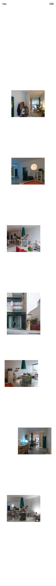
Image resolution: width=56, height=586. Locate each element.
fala (4, 3)
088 (51, 3)
